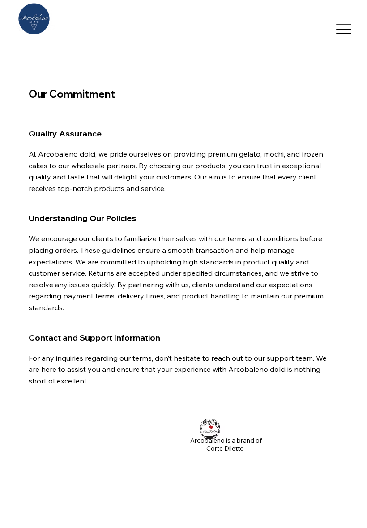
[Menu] (344, 29)
